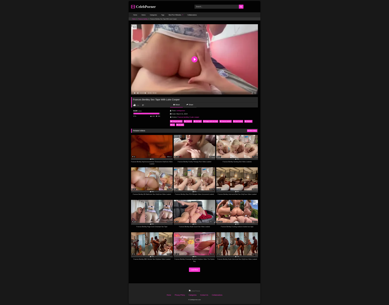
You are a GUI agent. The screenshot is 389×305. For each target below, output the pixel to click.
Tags (162, 15)
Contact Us (204, 295)
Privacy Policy (180, 295)
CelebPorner (145, 7)
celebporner (180, 111)
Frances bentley (143, 19)
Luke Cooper (239, 121)
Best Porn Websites (175, 15)
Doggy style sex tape (211, 121)
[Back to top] (382, 299)
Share (190, 105)
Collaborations (192, 15)
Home (135, 15)
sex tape (180, 125)
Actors (144, 15)
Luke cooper (194, 117)
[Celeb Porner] (194, 291)
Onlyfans (189, 121)
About (177, 105)
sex (173, 125)
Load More (194, 270)
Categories (153, 15)
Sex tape (198, 121)
